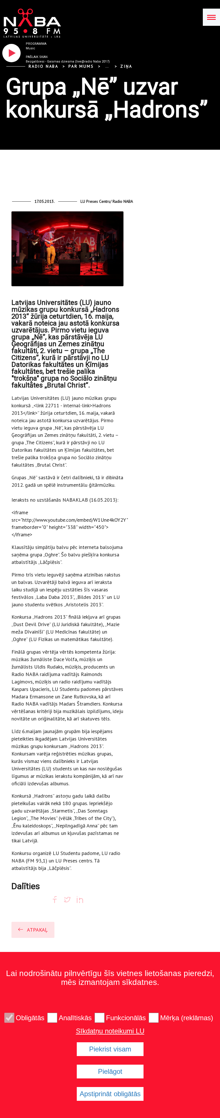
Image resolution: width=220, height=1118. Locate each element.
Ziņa (126, 66)
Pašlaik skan (37, 57)
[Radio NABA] (30, 23)
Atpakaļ (37, 929)
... (107, 66)
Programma (36, 44)
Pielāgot (110, 1071)
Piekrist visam (110, 1049)
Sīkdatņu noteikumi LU (110, 1031)
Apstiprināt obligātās (110, 1094)
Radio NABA (43, 66)
